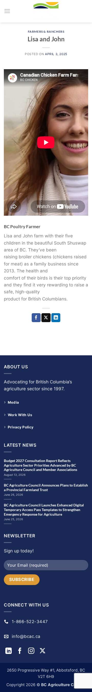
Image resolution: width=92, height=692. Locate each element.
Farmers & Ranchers (46, 31)
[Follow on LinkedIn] (9, 651)
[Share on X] (45, 317)
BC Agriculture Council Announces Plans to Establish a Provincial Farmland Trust (46, 487)
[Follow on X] (42, 651)
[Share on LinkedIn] (55, 317)
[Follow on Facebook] (21, 651)
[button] (7, 11)
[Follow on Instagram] (32, 651)
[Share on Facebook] (36, 317)
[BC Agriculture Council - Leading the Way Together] (46, 11)
